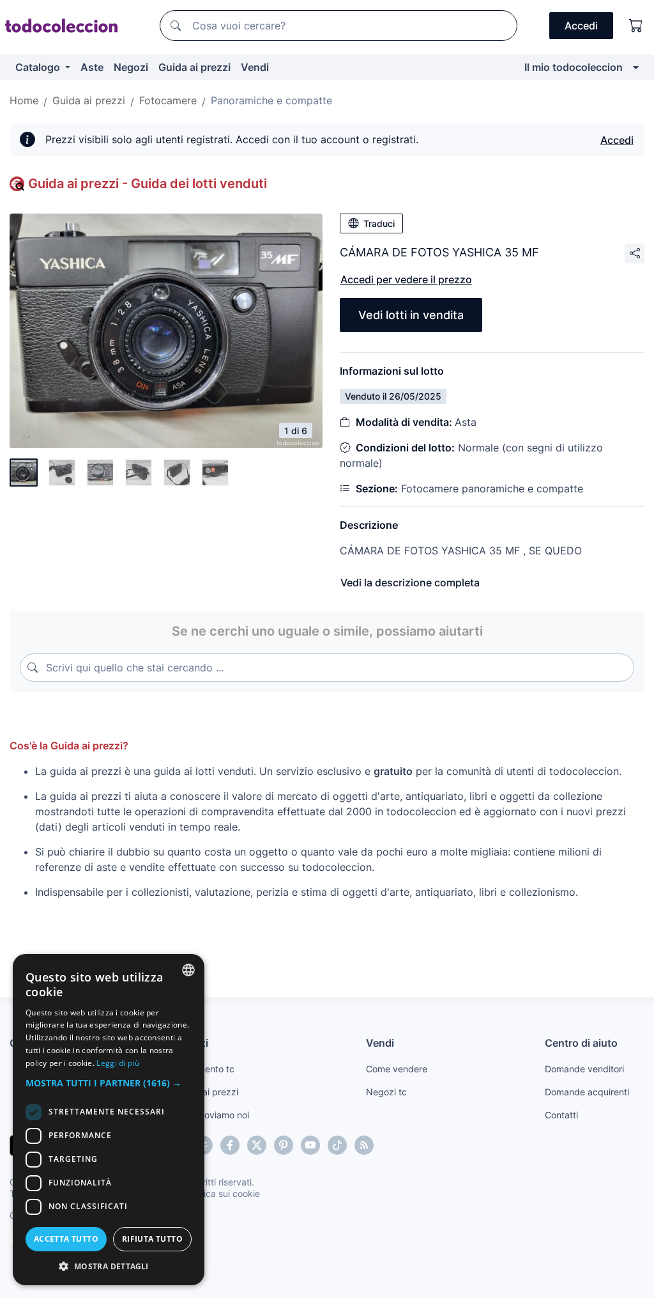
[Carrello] (636, 25)
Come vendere (396, 1068)
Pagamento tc (205, 1068)
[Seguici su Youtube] (310, 1145)
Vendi (255, 67)
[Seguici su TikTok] (337, 1145)
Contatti (561, 1114)
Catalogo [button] (39, 67)
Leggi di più (117, 1063)
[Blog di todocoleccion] (364, 1145)
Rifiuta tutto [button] (152, 1238)
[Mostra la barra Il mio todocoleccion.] (636, 67)
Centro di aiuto (581, 1042)
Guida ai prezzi (194, 67)
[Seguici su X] (256, 1145)
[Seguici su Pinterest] (283, 1145)
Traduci (379, 223)
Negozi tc (386, 1091)
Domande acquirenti (587, 1091)
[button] (109, 1083)
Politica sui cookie (223, 1193)
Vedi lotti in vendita (411, 315)
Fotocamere (168, 100)
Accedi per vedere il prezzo (406, 279)
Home (24, 100)
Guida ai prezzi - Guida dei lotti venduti (147, 183)
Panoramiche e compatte (271, 100)
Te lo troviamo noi (212, 1114)
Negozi (131, 67)
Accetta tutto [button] (66, 1238)
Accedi (617, 140)
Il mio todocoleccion (573, 67)
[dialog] (108, 1119)
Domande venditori (584, 1068)
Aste (91, 67)
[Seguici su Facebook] (230, 1145)
